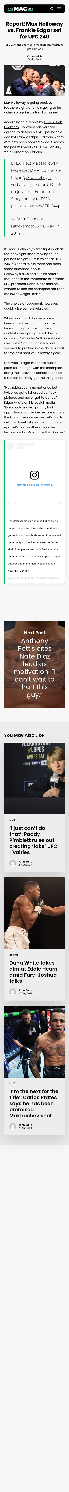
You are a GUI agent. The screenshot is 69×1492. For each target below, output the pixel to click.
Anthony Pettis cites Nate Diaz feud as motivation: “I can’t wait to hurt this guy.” (34, 664)
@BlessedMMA (25, 170)
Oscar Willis (34, 56)
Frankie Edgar (36, 577)
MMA (12, 820)
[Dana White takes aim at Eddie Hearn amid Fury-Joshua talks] (34, 939)
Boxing (13, 954)
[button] (59, 9)
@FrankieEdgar (38, 177)
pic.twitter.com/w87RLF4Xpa (37, 205)
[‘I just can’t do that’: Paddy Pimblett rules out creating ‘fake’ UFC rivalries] (34, 807)
